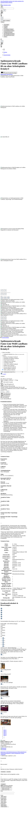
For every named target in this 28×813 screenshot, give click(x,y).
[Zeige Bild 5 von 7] (6, 292)
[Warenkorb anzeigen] (1, 46)
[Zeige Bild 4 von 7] (5, 292)
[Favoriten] (1, 14)
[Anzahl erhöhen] (7, 391)
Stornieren (3, 771)
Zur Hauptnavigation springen (12, 2)
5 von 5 (4, 374)
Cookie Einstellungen (16, 753)
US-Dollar (6, 24)
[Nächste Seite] (4, 736)
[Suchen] (2, 11)
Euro (5, 36)
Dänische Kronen (8, 32)
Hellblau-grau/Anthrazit (9, 365)
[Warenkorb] (1, 16)
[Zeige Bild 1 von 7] (1, 292)
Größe (2, 372)
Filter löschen (4, 806)
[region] (14, 206)
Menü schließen (6, 20)
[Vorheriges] (2, 290)
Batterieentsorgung (13, 752)
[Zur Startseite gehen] (6, 5)
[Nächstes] (5, 290)
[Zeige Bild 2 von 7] (2, 292)
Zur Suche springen (17, 1)
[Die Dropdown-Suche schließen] (4, 10)
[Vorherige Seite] (4, 728)
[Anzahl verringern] (2, 391)
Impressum (3, 752)
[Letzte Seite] (4, 738)
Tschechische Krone (9, 35)
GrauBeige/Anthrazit (8, 362)
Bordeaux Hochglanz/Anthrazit (11, 357)
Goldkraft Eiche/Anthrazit (9, 361)
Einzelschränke (5, 337)
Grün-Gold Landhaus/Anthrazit (11, 364)
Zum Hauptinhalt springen (7, 1)
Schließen (3, 784)
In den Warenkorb (6, 394)
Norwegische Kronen (9, 33)
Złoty (5, 27)
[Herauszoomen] (2, 298)
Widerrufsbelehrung (21, 752)
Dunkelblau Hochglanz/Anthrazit (11, 358)
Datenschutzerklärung (6, 753)
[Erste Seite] (4, 727)
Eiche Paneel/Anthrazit (9, 359)
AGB (7, 752)
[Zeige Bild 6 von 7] (8, 292)
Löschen (8, 771)
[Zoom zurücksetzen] (5, 298)
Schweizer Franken (8, 29)
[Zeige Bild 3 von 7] (4, 292)
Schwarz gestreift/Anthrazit (10, 367)
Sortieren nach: (4, 647)
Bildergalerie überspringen (7, 74)
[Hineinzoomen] (8, 298)
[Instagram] (3, 748)
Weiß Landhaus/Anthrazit (9, 369)
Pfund (5, 26)
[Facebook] (3, 749)
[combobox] (7, 8)
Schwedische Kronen (9, 30)
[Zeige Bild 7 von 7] (9, 292)
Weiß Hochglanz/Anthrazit (10, 368)
